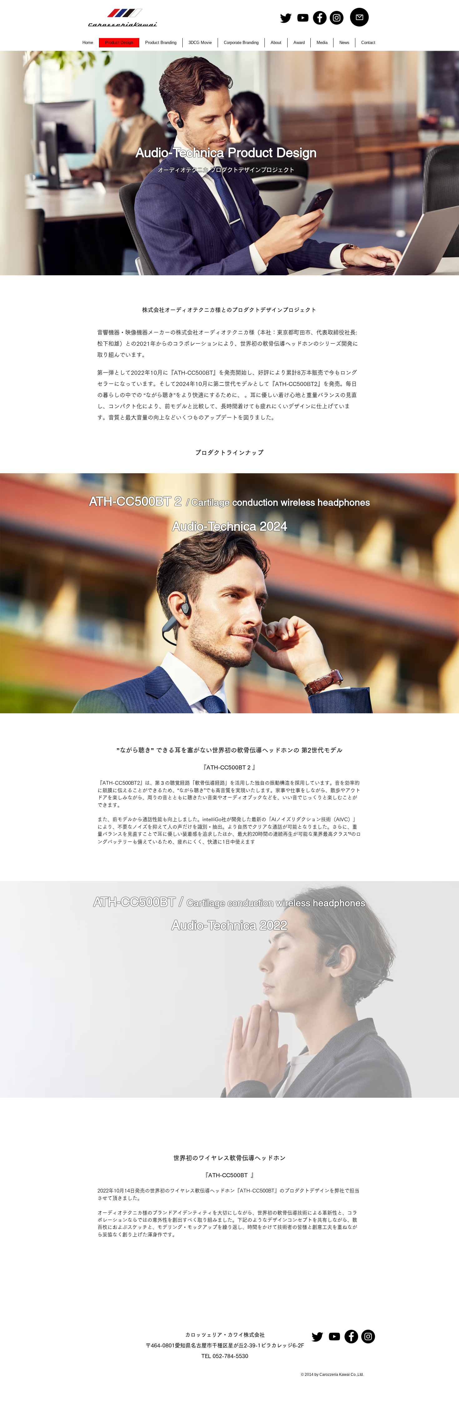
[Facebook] (320, 18)
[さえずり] (286, 18)
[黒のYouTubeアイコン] (303, 18)
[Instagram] (336, 18)
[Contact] (359, 17)
